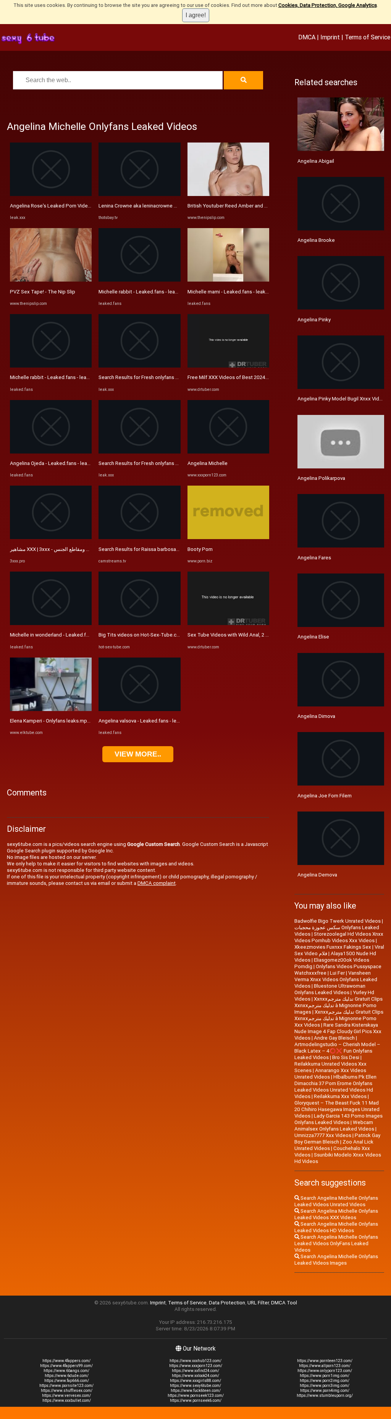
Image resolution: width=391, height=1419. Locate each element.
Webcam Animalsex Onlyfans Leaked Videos (334, 1125)
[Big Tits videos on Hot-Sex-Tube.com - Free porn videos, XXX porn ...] (139, 623)
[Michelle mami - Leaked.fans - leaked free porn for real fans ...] (228, 280)
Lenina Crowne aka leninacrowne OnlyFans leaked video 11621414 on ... (180, 205)
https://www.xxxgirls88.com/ (195, 1380)
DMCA (306, 37)
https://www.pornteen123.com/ (324, 1360)
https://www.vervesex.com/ (66, 1395)
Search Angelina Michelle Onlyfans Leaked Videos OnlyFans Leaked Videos (336, 1243)
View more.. (138, 754)
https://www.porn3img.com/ (324, 1385)
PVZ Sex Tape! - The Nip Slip (42, 291)
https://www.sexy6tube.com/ (195, 1385)
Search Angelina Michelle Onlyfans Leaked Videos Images (336, 1259)
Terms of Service (367, 37)
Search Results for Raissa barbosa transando (149, 549)
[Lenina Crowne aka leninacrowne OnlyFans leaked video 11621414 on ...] (139, 194)
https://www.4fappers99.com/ (66, 1365)
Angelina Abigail (315, 161)
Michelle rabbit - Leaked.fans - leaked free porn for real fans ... (80, 377)
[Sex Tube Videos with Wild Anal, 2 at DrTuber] (228, 623)
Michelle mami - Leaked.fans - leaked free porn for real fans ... (256, 291)
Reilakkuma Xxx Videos (340, 1096)
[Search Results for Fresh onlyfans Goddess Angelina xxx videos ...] (139, 366)
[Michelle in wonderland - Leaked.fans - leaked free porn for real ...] (51, 623)
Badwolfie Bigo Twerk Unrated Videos (337, 921)
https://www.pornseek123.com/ (196, 1395)
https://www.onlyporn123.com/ (324, 1370)
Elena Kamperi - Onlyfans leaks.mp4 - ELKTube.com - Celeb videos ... (87, 721)
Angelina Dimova (316, 716)
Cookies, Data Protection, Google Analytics (327, 5)
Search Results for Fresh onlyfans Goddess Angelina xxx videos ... (173, 377)
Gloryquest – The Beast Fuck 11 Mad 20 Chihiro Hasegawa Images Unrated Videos (337, 1109)
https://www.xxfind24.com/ (195, 1370)
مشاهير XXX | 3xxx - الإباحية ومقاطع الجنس (55, 549)
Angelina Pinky (314, 319)
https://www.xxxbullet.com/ (66, 1400)
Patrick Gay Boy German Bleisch (337, 1138)
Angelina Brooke (316, 240)
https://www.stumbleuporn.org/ (325, 1395)
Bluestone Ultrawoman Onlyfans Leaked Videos (329, 989)
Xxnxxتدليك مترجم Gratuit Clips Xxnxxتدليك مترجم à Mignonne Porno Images (338, 1005)
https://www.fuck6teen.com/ (196, 1390)
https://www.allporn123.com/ (325, 1365)
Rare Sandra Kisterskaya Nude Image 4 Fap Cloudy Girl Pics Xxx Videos (337, 1031)
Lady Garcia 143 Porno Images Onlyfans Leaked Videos (338, 1119)
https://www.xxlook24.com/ (195, 1375)
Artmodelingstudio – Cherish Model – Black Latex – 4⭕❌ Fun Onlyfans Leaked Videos (337, 1051)
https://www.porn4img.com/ (324, 1390)
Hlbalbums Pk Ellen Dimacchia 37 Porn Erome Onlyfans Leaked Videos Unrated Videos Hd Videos (335, 1087)
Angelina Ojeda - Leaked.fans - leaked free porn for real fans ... (80, 463)
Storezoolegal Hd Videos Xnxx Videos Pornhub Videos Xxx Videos (338, 937)
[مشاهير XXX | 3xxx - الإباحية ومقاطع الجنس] (51, 537)
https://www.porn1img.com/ (324, 1375)
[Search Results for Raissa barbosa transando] (139, 537)
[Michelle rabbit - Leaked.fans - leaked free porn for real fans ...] (51, 366)
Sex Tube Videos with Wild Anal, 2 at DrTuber (238, 635)
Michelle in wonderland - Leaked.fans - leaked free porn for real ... (83, 635)
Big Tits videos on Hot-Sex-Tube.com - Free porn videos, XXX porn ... (176, 635)
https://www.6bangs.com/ (66, 1370)
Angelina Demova (317, 874)
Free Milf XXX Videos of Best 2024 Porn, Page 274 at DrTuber (256, 377)
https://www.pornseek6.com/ (195, 1400)
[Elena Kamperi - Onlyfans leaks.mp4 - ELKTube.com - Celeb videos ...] (51, 709)
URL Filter (258, 1302)
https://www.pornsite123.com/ (66, 1385)
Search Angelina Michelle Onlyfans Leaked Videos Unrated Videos (336, 1201)
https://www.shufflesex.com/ (66, 1390)
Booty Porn (200, 549)
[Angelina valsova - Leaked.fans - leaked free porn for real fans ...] (139, 709)
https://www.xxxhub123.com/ (195, 1360)
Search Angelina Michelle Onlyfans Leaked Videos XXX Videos (336, 1214)
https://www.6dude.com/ (67, 1375)
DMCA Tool (284, 1302)
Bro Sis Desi (345, 1057)
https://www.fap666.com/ (66, 1380)
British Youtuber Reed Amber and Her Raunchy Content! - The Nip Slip (265, 205)
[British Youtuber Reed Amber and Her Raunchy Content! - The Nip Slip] (228, 194)
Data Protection (227, 1302)
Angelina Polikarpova (321, 478)
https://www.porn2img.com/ (324, 1380)
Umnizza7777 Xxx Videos (322, 1135)
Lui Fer (337, 973)
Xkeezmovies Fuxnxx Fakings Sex (332, 947)
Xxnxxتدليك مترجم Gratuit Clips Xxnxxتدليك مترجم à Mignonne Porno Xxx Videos (338, 1018)
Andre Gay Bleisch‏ (334, 1038)
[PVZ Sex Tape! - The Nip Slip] (51, 280)
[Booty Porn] (228, 537)
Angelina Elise (313, 636)
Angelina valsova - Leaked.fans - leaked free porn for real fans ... (171, 721)
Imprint (330, 37)
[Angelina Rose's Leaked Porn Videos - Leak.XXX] (51, 194)
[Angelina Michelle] (228, 452)
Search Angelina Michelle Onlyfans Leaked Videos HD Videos (336, 1227)
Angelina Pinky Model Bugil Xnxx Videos (342, 398)
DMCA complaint (156, 883)
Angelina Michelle (207, 463)
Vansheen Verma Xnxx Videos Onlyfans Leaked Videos (335, 979)
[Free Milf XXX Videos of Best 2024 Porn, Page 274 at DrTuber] (228, 366)
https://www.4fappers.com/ (66, 1360)
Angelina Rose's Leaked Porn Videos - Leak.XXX (64, 205)
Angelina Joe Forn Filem (324, 795)
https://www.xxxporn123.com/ (195, 1365)
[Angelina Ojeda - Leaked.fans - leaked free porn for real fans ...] (51, 452)
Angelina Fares (314, 557)
